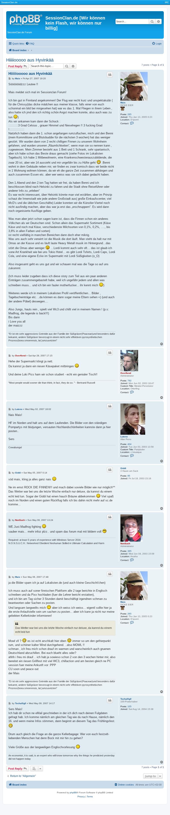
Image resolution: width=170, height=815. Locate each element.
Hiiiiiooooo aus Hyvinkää (30, 60)
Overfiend (125, 373)
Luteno (124, 436)
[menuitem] (29, 43)
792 (129, 380)
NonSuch (125, 543)
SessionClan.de (9, 2)
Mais (123, 102)
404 (129, 444)
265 (129, 114)
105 (129, 706)
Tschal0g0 (125, 699)
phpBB (73, 792)
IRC (167, 2)
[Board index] (26, 19)
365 (129, 551)
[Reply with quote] (110, 74)
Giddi (123, 468)
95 (129, 476)
